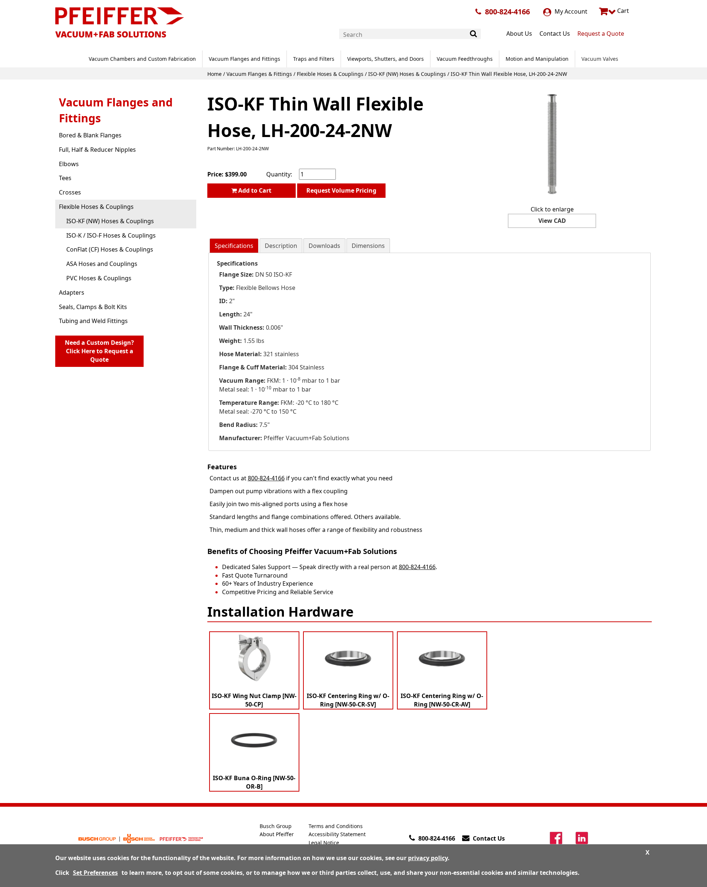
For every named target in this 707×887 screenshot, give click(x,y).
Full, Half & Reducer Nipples (97, 150)
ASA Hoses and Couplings (101, 264)
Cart (622, 11)
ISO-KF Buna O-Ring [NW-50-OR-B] (254, 782)
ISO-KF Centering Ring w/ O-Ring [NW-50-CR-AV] (442, 700)
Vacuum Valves (599, 58)
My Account (570, 11)
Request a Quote (600, 33)
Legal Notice (324, 842)
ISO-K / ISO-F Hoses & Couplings (111, 235)
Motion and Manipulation (537, 58)
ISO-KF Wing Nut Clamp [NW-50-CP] (254, 700)
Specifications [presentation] (234, 246)
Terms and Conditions (336, 826)
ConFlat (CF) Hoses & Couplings (109, 249)
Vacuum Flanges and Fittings (244, 58)
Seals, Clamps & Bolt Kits (93, 307)
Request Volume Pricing (341, 190)
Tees (65, 178)
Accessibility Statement (337, 834)
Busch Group (276, 826)
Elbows (69, 164)
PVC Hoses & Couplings (98, 278)
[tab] (234, 245)
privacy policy (428, 858)
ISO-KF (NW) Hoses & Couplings (407, 73)
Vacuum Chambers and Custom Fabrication (142, 58)
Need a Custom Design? (99, 351)
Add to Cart (254, 190)
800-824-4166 (507, 12)
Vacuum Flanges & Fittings (259, 73)
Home (214, 73)
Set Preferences (95, 873)
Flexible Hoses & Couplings (330, 73)
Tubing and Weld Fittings (93, 321)
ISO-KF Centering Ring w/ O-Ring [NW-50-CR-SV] (348, 700)
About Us (519, 33)
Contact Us (554, 33)
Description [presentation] (281, 246)
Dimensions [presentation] (368, 246)
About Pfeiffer (277, 834)
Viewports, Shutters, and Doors (385, 58)
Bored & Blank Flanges (90, 135)
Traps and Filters (313, 58)
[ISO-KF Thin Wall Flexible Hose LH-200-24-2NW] (552, 144)
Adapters (71, 292)
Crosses (70, 192)
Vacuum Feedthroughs (465, 58)
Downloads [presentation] (324, 246)
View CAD (552, 221)
